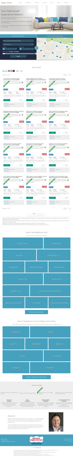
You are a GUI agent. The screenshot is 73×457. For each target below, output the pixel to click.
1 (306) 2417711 (6, 105)
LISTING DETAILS (6, 100)
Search (18, 56)
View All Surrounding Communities (36, 377)
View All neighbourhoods (36, 312)
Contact (66, 2)
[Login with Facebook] (9, 71)
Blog (51, 2)
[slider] (36, 53)
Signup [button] (17, 70)
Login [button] (21, 70)
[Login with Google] (11, 71)
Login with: (4, 71)
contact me (26, 428)
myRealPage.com (38, 447)
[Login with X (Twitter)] (14, 71)
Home (20, 2)
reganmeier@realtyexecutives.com (8, 441)
